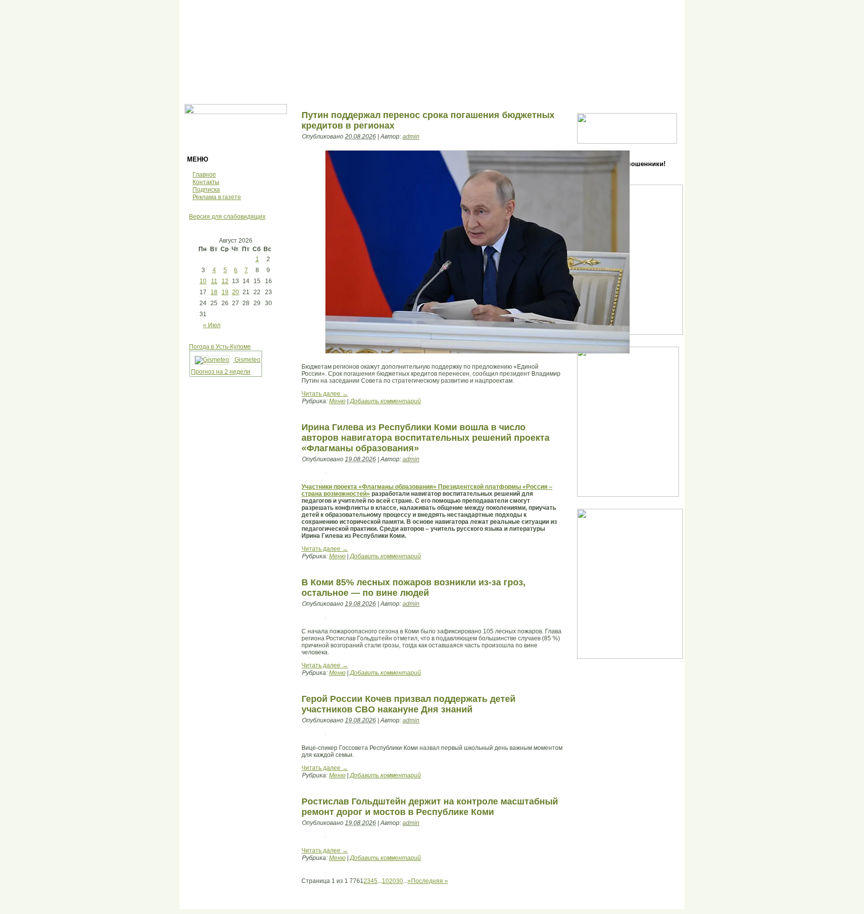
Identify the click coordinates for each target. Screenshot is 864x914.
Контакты (206, 182)
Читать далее (325, 393)
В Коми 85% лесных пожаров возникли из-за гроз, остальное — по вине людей (414, 587)
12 (225, 281)
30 (399, 880)
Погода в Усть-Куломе (220, 346)
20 (235, 292)
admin (411, 136)
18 (214, 292)
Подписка (206, 189)
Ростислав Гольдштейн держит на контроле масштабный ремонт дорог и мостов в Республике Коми (430, 806)
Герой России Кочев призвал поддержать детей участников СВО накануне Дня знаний (409, 704)
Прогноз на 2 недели (220, 371)
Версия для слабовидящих (227, 216)
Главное (204, 174)
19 (225, 292)
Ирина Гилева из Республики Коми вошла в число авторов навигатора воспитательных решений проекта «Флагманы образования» (426, 437)
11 (214, 281)
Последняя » (429, 880)
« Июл (211, 325)
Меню (337, 401)
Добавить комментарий (385, 401)
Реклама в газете (216, 197)
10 (203, 281)
